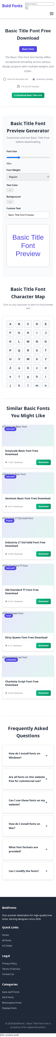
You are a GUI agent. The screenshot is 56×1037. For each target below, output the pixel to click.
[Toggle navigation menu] (51, 13)
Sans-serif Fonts (11, 992)
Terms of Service (11, 968)
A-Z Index (7, 945)
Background (13, 196)
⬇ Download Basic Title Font (28, 95)
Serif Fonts (8, 997)
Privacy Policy (9, 963)
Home (5, 935)
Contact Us (8, 974)
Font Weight (13, 170)
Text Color (12, 185)
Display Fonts (9, 1008)
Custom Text (13, 208)
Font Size (11, 151)
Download (43, 462)
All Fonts (6, 940)
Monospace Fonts (12, 1002)
